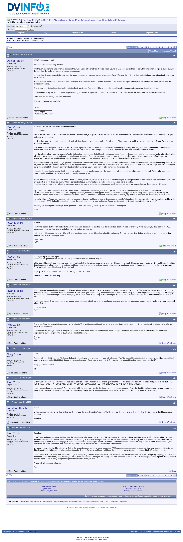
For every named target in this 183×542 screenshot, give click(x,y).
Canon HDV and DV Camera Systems (82, 20)
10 (153, 47)
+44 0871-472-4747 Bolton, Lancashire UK (134, 488)
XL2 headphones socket (106, 507)
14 (165, 47)
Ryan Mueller (15, 222)
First (140, 47)
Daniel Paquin (15, 60)
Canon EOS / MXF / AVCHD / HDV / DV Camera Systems (47, 20)
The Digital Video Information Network (154, 532)
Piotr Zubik (13, 127)
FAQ (45, 33)
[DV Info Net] (28, 14)
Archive (173, 532)
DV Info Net (21, 20)
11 (156, 47)
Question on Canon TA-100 (78, 507)
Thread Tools (154, 51)
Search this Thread (169, 51)
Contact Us (134, 532)
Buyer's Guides (152, 33)
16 (171, 47)
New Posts (92, 507)
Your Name (11, 26)
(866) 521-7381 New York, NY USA (49, 488)
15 (168, 47)
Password (10, 29)
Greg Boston (14, 354)
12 (159, 47)
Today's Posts (77, 33)
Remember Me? (36, 26)
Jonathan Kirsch (17, 408)
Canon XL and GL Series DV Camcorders (111, 20)
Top (178, 532)
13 (162, 47)
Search (113, 33)
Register (21, 33)
